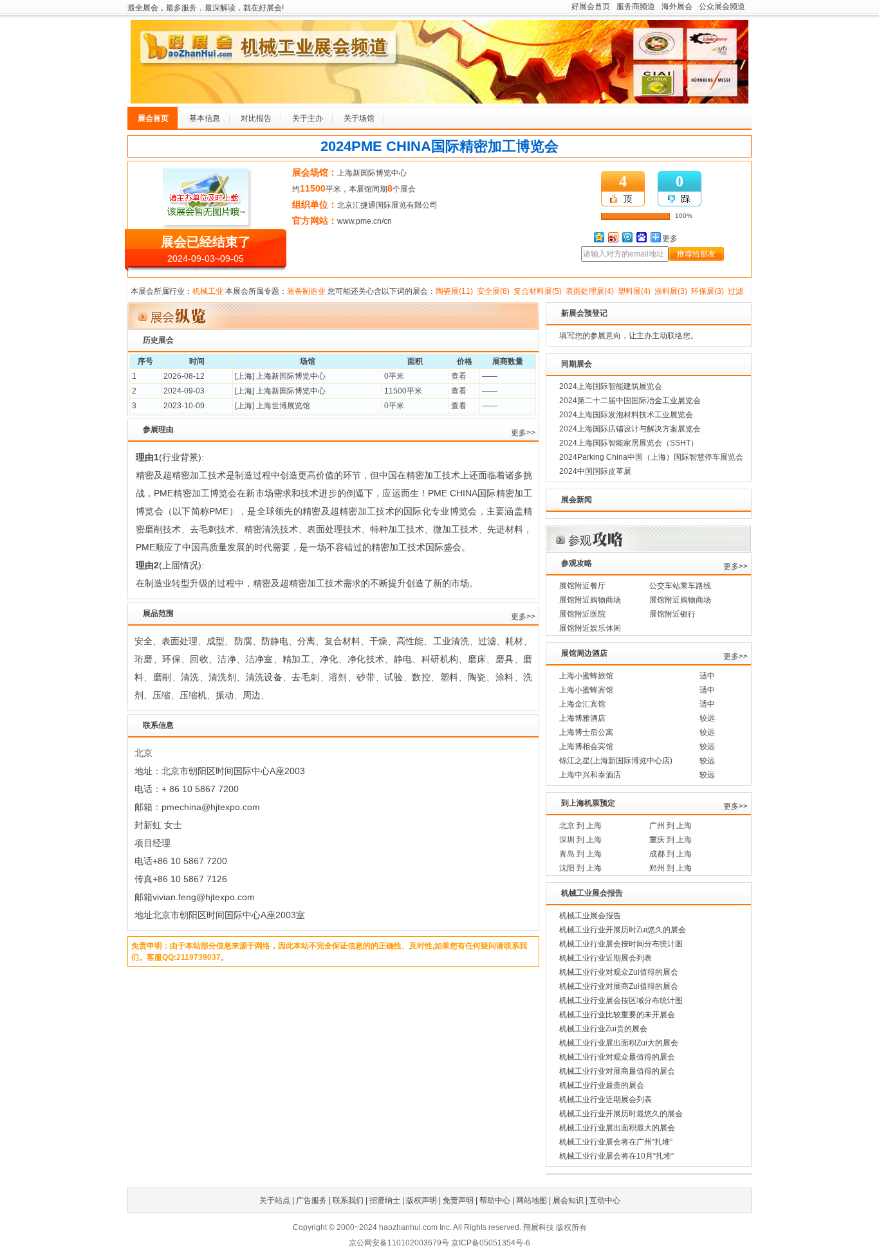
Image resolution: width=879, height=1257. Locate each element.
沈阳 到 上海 (580, 868)
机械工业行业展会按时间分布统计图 (621, 943)
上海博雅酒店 (582, 718)
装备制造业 (306, 291)
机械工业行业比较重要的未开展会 (617, 1014)
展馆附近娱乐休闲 (590, 628)
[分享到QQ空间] (598, 237)
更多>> (523, 432)
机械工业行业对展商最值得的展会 (617, 1071)
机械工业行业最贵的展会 (601, 1085)
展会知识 (568, 1200)
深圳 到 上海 (580, 839)
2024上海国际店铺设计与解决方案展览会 (630, 428)
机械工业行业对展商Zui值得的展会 (618, 986)
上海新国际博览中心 (372, 172)
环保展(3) (707, 291)
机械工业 (207, 291)
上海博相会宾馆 (586, 746)
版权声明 (421, 1200)
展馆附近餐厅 (582, 585)
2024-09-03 (184, 390)
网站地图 (531, 1200)
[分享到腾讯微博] (627, 237)
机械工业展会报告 (590, 915)
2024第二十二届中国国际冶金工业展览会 (630, 400)
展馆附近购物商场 (590, 599)
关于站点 (274, 1200)
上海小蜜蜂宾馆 (586, 689)
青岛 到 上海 (580, 853)
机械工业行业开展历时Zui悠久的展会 (622, 929)
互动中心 (604, 1200)
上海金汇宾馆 (582, 704)
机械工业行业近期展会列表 (605, 958)
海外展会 (677, 6)
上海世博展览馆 (283, 405)
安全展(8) (493, 291)
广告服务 (311, 1200)
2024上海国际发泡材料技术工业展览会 (626, 414)
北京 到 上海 (580, 825)
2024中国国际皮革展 (595, 471)
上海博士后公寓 (586, 732)
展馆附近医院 (582, 614)
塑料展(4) (634, 291)
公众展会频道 (722, 6)
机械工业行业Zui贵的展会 (603, 1028)
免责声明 (458, 1200)
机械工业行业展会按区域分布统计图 (621, 1000)
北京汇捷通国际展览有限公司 (387, 205)
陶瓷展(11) (454, 291)
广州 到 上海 (670, 825)
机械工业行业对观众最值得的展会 (617, 1057)
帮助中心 (494, 1200)
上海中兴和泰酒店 (590, 774)
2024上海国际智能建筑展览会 (610, 386)
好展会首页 (590, 6)
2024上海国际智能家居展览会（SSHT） (628, 443)
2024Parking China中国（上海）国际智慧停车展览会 (651, 457)
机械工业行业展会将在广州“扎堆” (615, 1141)
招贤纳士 (384, 1200)
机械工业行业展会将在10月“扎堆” (616, 1156)
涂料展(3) (670, 291)
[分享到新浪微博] (613, 237)
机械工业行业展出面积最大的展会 (617, 1127)
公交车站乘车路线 (680, 585)
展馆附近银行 (672, 614)
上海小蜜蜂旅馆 (586, 675)
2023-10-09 (184, 405)
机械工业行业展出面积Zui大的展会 (618, 1042)
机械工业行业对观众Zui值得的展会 (618, 972)
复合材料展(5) (538, 291)
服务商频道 (635, 6)
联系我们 (348, 1200)
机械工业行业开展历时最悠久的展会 (621, 1113)
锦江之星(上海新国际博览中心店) (615, 760)
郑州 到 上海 (670, 868)
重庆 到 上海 (670, 839)
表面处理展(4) (590, 291)
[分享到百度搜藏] (641, 237)
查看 (459, 376)
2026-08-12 (184, 376)
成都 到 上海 (670, 853)
